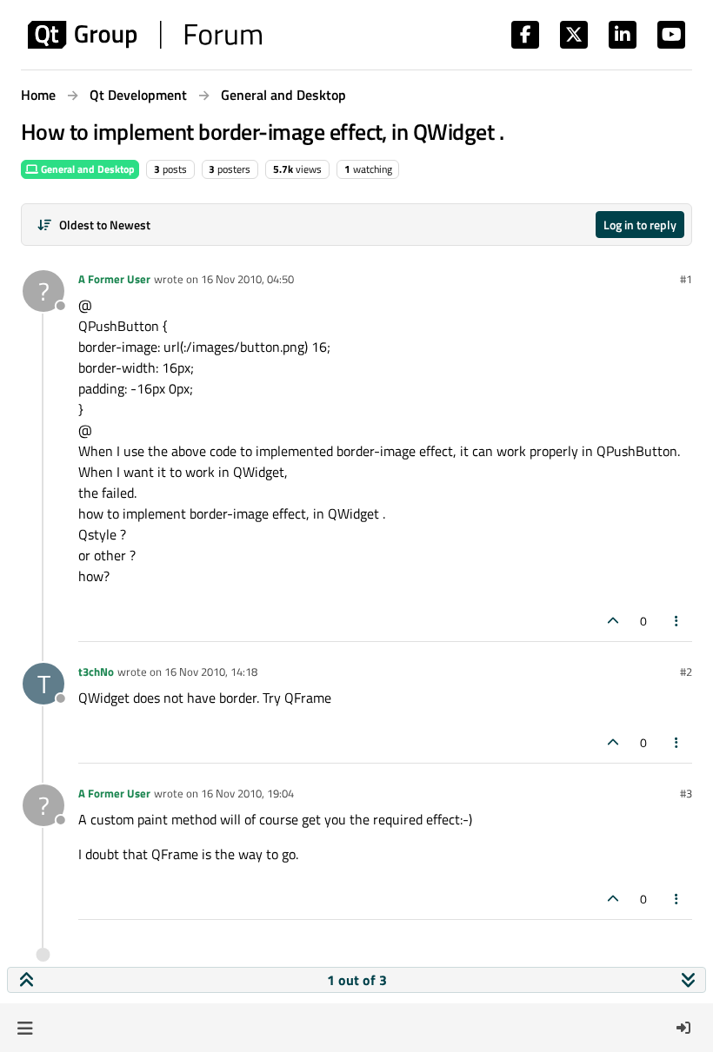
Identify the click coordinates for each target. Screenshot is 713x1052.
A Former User (114, 279)
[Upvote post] (613, 620)
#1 (686, 279)
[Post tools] (677, 620)
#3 (686, 793)
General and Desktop (86, 169)
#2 (686, 671)
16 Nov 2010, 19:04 (247, 793)
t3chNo (96, 671)
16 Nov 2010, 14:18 (210, 671)
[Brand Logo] (145, 35)
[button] (25, 1027)
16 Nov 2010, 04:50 (247, 279)
